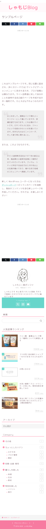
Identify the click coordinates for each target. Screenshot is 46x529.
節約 (25, 480)
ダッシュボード (9, 185)
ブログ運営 (25, 455)
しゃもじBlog (23, 7)
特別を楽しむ (23, 486)
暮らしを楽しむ (23, 470)
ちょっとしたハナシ (23, 447)
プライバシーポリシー (21, 523)
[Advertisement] (23, 55)
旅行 (25, 492)
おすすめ (25, 452)
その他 (23, 441)
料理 (25, 474)
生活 (25, 477)
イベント (25, 489)
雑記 (25, 458)
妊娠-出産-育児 (23, 463)
